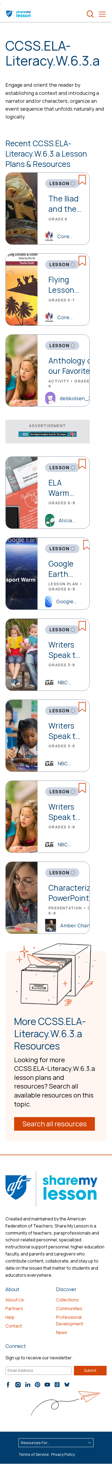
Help (9, 1317)
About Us (14, 1300)
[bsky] (67, 1384)
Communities (69, 1308)
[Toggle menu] (102, 14)
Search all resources (54, 1124)
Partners (14, 1308)
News (61, 1332)
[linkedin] (27, 1384)
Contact (13, 1326)
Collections (67, 1300)
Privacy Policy (63, 1454)
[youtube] (47, 1384)
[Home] (18, 14)
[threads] (57, 1384)
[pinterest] (37, 1384)
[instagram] (18, 1384)
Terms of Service (33, 1454)
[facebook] (8, 1384)
